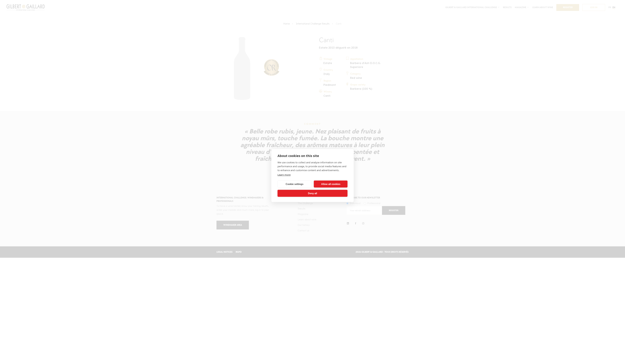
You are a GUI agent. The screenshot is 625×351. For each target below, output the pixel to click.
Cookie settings (294, 184)
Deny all (312, 193)
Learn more (284, 174)
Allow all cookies (330, 184)
